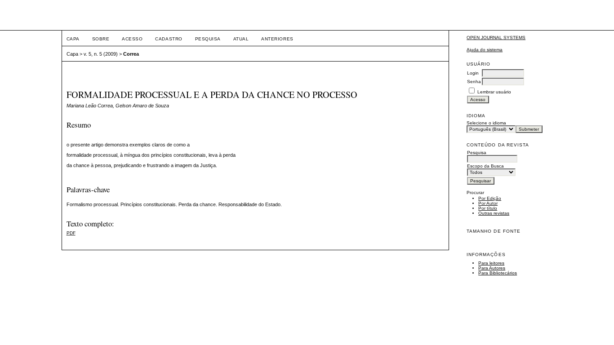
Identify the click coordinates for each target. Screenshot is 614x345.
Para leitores (491, 263)
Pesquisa (208, 38)
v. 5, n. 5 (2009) (101, 54)
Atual (241, 38)
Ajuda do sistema (485, 49)
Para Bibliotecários (497, 272)
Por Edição (489, 198)
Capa (73, 38)
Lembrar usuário (494, 91)
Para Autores (491, 267)
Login (473, 73)
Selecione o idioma (486, 122)
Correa (131, 54)
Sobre (101, 38)
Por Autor (488, 203)
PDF (71, 232)
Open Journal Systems (496, 37)
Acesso (132, 38)
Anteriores (277, 38)
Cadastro (168, 38)
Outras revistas (493, 213)
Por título (487, 208)
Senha (474, 81)
